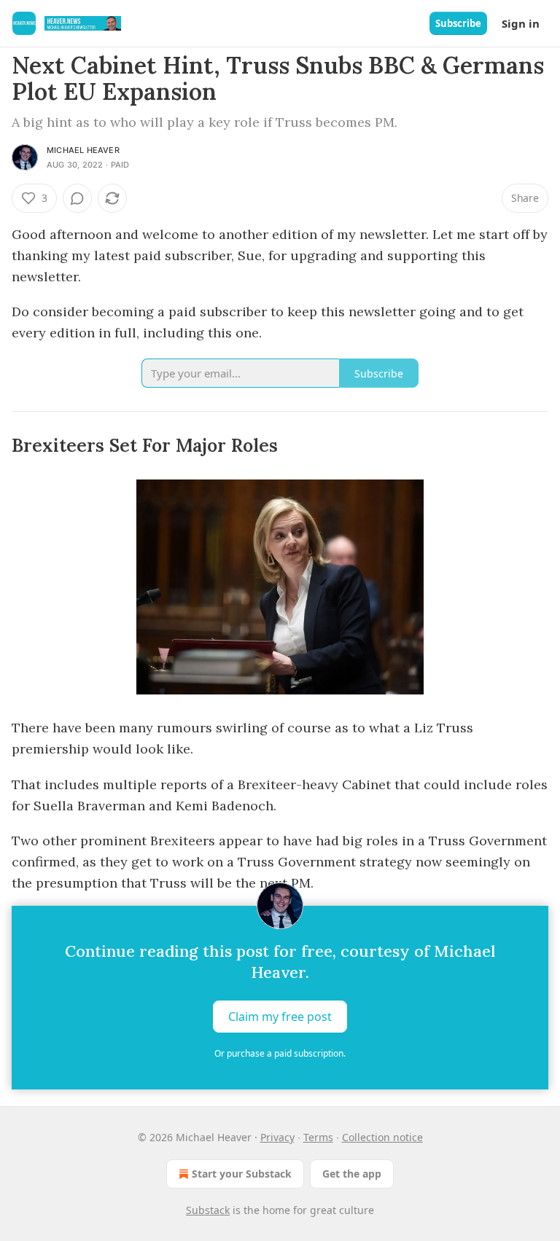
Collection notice (382, 1137)
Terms (318, 1137)
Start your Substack (242, 1174)
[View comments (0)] (77, 198)
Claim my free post (280, 1017)
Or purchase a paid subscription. (280, 1053)
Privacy (277, 1137)
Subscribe (458, 23)
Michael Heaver (83, 150)
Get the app (351, 1174)
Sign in (521, 23)
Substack (208, 1210)
